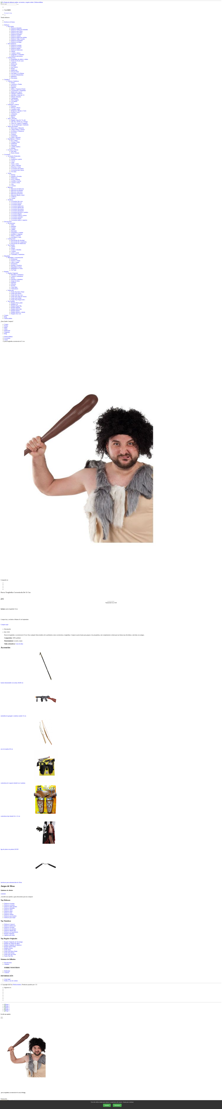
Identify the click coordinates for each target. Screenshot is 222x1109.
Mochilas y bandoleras (17, 274)
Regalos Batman (15, 307)
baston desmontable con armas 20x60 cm (12, 683)
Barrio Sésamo (15, 153)
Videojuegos (14, 98)
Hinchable (14, 231)
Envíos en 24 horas (9, 22)
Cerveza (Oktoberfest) (17, 75)
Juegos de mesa (15, 281)
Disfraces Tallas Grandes (18, 39)
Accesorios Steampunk (17, 210)
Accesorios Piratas (16, 204)
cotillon (13, 229)
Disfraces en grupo (16, 45)
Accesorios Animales (17, 217)
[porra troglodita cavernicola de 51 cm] (89, 578)
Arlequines (14, 114)
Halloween (14, 64)
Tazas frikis (14, 287)
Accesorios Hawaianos (17, 209)
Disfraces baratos (15, 48)
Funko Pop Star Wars (10, 954)
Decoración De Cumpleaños (19, 242)
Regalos (6, 271)
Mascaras (10, 187)
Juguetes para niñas (9, 935)
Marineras (14, 76)
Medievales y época (16, 92)
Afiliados (6, 964)
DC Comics (14, 140)
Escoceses (14, 132)
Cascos (13, 160)
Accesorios (7, 154)
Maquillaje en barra (16, 267)
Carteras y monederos (17, 276)
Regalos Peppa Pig (16, 306)
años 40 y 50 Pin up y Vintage (19, 121)
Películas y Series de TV (18, 95)
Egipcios (13, 87)
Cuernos (13, 185)
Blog (5, 317)
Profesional (14, 259)
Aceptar (107, 1105)
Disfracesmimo (17, 984)
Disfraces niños (8, 909)
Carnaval (13, 62)
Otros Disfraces (12, 43)
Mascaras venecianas (17, 192)
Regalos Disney (15, 310)
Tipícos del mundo (13, 126)
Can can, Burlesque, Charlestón (19, 125)
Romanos (13, 86)
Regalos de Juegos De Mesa (12, 943)
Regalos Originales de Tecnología (13, 942)
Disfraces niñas (8, 911)
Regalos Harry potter (17, 303)
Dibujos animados (16, 96)
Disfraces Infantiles (16, 28)
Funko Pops (7, 949)
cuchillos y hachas (16, 181)
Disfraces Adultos (16, 36)
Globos (13, 246)
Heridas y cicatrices (16, 265)
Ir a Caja (10, 13)
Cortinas (13, 251)
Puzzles (13, 285)
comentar (3, 894)
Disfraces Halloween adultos (19, 37)
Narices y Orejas (15, 260)
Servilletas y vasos (16, 237)
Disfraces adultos (9, 914)
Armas (9, 173)
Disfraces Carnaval (9, 924)
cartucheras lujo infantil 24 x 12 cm (10, 816)
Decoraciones (8, 221)
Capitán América (15, 146)
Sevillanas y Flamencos (17, 131)
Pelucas (13, 157)
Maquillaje (7, 256)
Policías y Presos (15, 107)
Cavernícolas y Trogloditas (18, 90)
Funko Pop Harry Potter (17, 292)
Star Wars (13, 151)
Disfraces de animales (10, 929)
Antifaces (13, 196)
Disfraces (6, 25)
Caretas (13, 198)
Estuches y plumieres (17, 279)
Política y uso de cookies (11, 981)
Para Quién (11, 26)
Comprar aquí (4, 624)
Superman (14, 145)
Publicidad (7, 971)
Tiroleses (13, 134)
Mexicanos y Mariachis (17, 128)
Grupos (6, 315)
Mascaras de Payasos (17, 193)
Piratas (13, 68)
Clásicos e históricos (13, 81)
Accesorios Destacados (14, 156)
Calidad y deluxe (15, 53)
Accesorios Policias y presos (19, 215)
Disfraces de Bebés (16, 34)
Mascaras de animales (17, 190)
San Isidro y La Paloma (17, 73)
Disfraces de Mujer (16, 42)
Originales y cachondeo (17, 54)
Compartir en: (4, 580)
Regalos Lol (14, 304)
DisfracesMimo (8, 336)
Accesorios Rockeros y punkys (19, 212)
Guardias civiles (15, 109)
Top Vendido (11, 245)
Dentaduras (14, 264)
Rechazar (117, 1105)
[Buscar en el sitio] (17, 4)
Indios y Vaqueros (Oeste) (18, 89)
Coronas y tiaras (15, 182)
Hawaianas (14, 78)
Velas (12, 224)
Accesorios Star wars (17, 201)
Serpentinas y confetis (17, 232)
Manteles (13, 226)
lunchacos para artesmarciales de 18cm (11, 882)
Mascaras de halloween (17, 189)
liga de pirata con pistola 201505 (9, 849)
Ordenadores (14, 289)
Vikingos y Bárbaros (16, 93)
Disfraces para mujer (9, 917)
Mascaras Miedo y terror (17, 195)
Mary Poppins (15, 100)
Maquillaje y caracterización (15, 257)
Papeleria (13, 282)
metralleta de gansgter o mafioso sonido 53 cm (13, 716)
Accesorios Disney (16, 218)
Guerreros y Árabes (16, 84)
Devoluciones (8, 962)
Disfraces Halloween (17, 50)
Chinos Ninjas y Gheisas (18, 129)
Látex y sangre (15, 262)
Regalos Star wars (16, 313)
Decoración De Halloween (18, 243)
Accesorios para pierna (17, 168)
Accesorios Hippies (16, 214)
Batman (13, 148)
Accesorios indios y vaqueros (19, 220)
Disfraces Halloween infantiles (19, 29)
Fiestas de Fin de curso (17, 61)
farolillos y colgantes (16, 234)
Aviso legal (7, 979)
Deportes (13, 106)
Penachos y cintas (16, 167)
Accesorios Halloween (17, 206)
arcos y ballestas (15, 179)
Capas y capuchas (16, 165)
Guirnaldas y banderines (17, 254)
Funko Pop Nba (8, 956)
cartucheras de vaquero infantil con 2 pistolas (13, 783)
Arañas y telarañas (16, 249)
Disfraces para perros (17, 56)
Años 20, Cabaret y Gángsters (19, 123)
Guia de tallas (19, 644)
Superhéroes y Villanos (14, 139)
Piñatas (13, 248)
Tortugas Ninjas (15, 142)
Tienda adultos (8, 318)
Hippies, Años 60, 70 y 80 (18, 120)
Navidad (13, 65)
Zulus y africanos (16, 137)
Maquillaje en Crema (17, 268)
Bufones (13, 115)
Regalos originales (9, 933)
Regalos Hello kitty (16, 309)
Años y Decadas (12, 118)
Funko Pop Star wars (17, 295)
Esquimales (14, 136)
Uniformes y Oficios (13, 104)
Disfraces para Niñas (16, 32)
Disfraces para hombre (10, 916)
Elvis (12, 103)
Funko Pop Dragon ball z (18, 299)
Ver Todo (13, 270)
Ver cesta (6, 13)
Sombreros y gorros (16, 159)
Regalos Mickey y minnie (18, 312)
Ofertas (13, 51)
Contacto (6, 972)
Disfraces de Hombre (17, 40)
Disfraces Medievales (10, 930)
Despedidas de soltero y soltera (19, 59)
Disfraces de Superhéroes (11, 932)
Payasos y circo (15, 112)
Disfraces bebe (8, 913)
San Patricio (14, 67)
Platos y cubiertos (16, 235)
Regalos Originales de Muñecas (13, 945)
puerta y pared (15, 253)
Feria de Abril (15, 72)
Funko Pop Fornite (16, 298)
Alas (12, 184)
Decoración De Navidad (17, 240)
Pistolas (13, 175)
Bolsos (13, 278)
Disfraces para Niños (17, 31)
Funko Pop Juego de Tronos (19, 296)
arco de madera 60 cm (7, 749)
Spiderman (14, 143)
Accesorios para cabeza (17, 170)
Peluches (13, 284)
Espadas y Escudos (16, 176)
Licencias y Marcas (13, 150)
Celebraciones (11, 57)
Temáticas (7, 79)
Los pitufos (14, 101)
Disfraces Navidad (9, 927)
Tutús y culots (15, 164)
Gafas (12, 162)
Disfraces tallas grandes (10, 906)
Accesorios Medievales (17, 207)
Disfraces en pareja (16, 47)
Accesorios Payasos (16, 203)
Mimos (13, 117)
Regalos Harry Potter (10, 946)
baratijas (13, 228)
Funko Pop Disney (16, 293)
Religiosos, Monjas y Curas (18, 111)
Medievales (14, 70)
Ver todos (13, 171)
